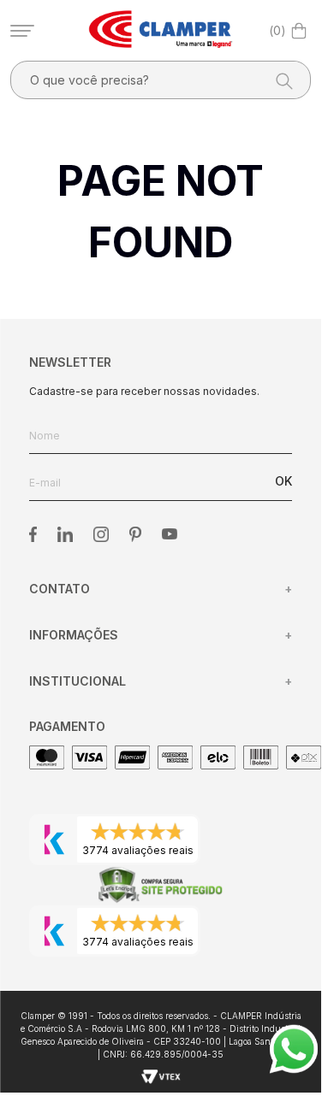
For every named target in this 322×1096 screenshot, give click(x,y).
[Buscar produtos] (279, 80)
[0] (299, 31)
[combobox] (160, 80)
